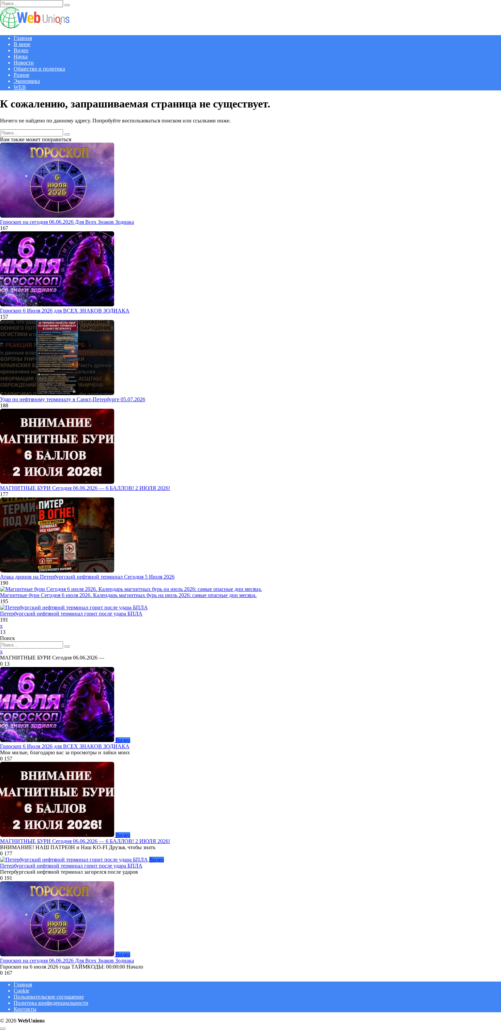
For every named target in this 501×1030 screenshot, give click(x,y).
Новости (24, 63)
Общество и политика (39, 69)
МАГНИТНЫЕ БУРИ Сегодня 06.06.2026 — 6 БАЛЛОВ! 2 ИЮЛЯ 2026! (85, 488)
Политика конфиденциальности (51, 1003)
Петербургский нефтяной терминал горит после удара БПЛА (71, 613)
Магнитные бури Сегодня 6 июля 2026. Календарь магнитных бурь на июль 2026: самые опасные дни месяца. (128, 595)
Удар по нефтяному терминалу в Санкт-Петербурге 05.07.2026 (72, 399)
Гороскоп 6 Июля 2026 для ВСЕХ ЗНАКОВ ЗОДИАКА (65, 311)
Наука (21, 56)
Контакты (25, 1009)
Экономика (27, 81)
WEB (20, 87)
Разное (21, 75)
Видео (21, 50)
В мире (22, 44)
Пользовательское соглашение (49, 997)
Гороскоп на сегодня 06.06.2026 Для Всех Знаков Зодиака (67, 222)
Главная (23, 38)
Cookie (21, 990)
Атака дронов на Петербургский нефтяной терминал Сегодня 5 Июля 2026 (87, 577)
